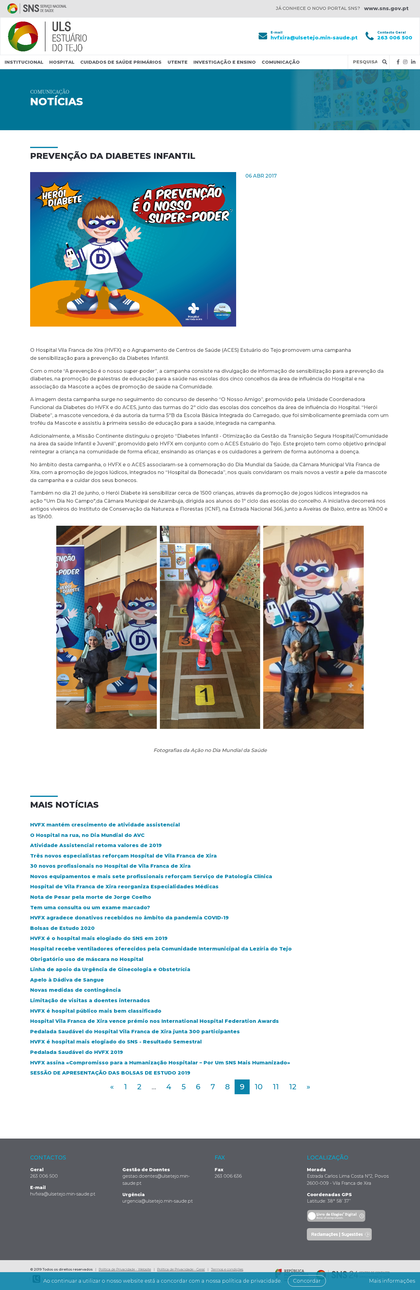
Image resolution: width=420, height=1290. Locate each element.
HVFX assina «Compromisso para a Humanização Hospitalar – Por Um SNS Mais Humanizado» (160, 1063)
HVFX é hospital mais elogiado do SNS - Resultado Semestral (116, 1042)
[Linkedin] (413, 62)
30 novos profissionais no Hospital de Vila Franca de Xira (110, 866)
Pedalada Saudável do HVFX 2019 (76, 1052)
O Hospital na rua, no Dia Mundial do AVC (87, 835)
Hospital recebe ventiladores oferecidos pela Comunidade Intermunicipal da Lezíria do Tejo (161, 949)
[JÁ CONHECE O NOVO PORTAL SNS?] (37, 8)
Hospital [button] (61, 62)
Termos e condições (227, 1269)
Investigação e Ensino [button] (224, 62)
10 (259, 1086)
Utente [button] (178, 62)
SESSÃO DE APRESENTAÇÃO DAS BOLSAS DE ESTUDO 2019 (110, 1073)
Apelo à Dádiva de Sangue (67, 980)
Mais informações (392, 1281)
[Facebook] (398, 62)
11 (276, 1086)
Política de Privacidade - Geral (181, 1269)
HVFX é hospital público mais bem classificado (95, 1011)
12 (292, 1086)
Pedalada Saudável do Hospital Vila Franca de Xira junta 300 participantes (135, 1032)
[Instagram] (405, 62)
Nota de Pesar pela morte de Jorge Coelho (90, 897)
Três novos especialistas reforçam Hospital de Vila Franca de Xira (123, 856)
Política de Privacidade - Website (125, 1269)
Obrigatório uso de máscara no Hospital (86, 959)
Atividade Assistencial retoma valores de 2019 (96, 845)
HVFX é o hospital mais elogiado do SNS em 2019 (99, 938)
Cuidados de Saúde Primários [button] (120, 62)
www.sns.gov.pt (386, 8)
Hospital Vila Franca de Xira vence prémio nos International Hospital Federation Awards (154, 1021)
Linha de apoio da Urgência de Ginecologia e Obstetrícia (110, 969)
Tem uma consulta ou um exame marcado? (90, 907)
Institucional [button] (24, 62)
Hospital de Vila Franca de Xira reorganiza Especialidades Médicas (124, 887)
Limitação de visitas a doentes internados (90, 1000)
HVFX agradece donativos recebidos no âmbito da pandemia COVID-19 (129, 918)
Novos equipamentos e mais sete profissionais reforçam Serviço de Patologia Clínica (151, 876)
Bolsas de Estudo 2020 (62, 928)
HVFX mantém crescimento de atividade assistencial (105, 825)
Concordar (307, 1281)
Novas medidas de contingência (75, 990)
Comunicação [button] (281, 62)
